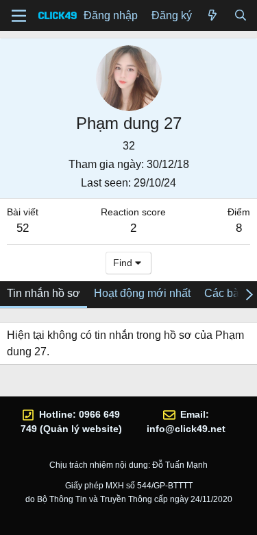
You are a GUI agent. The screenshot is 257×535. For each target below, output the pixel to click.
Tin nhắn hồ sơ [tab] (43, 293)
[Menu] (19, 15)
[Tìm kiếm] (240, 15)
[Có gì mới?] (213, 15)
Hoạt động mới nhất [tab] (142, 293)
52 (22, 228)
